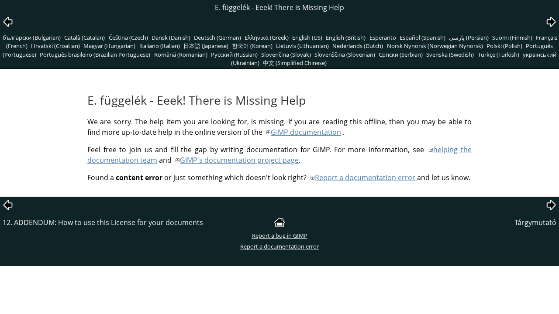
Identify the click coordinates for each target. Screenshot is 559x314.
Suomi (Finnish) (512, 37)
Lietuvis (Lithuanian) (302, 46)
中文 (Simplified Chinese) (295, 63)
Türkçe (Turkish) (498, 54)
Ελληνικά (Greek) (267, 37)
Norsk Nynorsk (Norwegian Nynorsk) (435, 46)
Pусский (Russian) (234, 54)
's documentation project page (239, 160)
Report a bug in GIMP (279, 235)
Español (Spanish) (422, 37)
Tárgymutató (535, 222)
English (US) (307, 37)
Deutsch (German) (217, 37)
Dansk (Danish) (171, 37)
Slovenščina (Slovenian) (344, 54)
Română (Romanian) (180, 54)
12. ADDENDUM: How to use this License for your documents (103, 222)
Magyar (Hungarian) (109, 46)
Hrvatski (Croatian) (55, 46)
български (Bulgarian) (32, 37)
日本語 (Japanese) (205, 46)
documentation (306, 132)
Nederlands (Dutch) (357, 46)
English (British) (346, 37)
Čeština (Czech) (128, 37)
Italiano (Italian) (159, 46)
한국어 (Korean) (252, 46)
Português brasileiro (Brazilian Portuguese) (95, 54)
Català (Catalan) (84, 37)
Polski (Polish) (504, 46)
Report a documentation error (366, 177)
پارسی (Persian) (469, 37)
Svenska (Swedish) (450, 54)
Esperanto (382, 37)
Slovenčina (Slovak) (286, 54)
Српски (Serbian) (401, 54)
